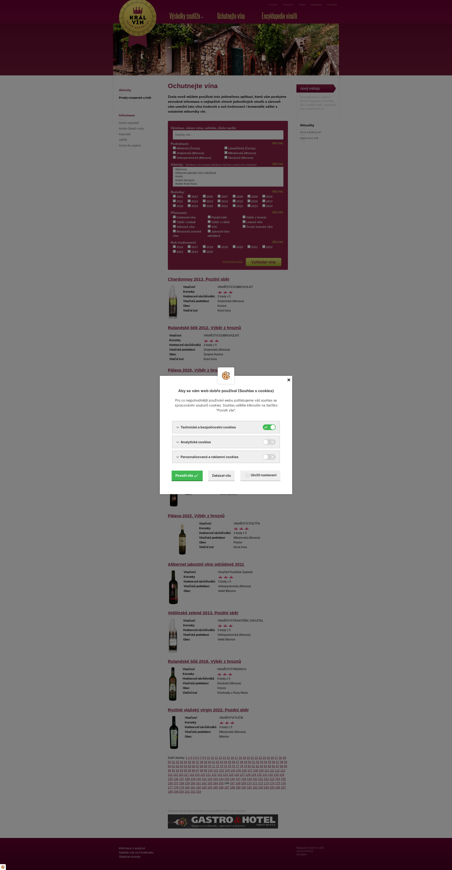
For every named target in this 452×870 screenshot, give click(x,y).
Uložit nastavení (264, 475)
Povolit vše (184, 475)
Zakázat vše (221, 475)
